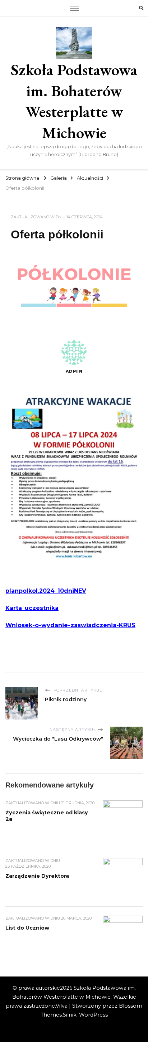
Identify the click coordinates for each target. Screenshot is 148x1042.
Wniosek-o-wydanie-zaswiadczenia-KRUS (70, 625)
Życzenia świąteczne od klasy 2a (46, 815)
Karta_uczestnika (32, 608)
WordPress (93, 1015)
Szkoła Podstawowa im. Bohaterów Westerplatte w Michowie (74, 101)
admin (74, 371)
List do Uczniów (27, 928)
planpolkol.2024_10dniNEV (45, 590)
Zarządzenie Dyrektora (37, 876)
